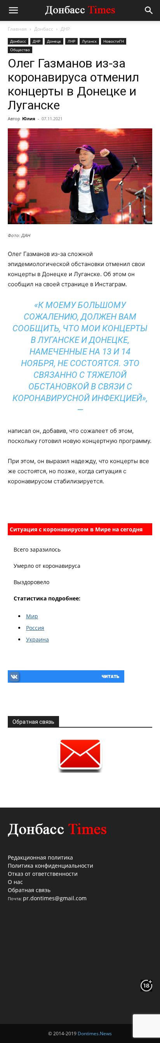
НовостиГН (113, 41)
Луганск (89, 41)
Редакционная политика (40, 857)
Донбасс (43, 29)
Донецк (54, 41)
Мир (32, 616)
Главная (17, 29)
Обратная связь (29, 890)
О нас (15, 882)
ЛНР (71, 41)
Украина (37, 639)
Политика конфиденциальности (50, 865)
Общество (20, 49)
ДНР (65, 29)
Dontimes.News (95, 1033)
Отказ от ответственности (43, 873)
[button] (13, 10)
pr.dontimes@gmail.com (55, 898)
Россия (35, 627)
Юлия (28, 118)
